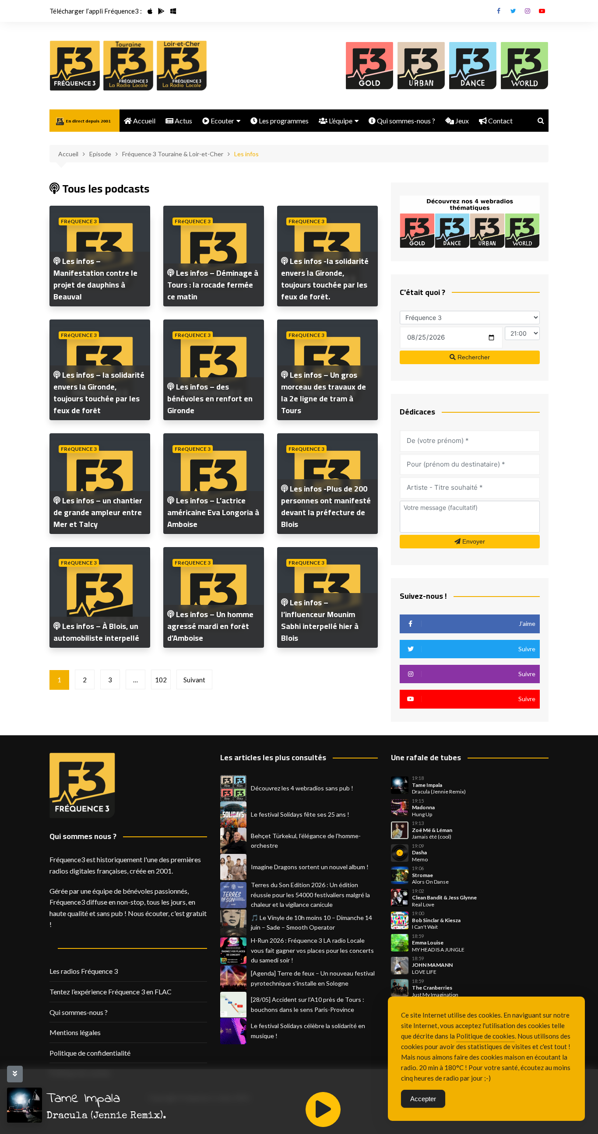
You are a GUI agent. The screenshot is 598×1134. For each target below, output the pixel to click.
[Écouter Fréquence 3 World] (524, 66)
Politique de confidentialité (89, 1053)
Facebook (498, 11)
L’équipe (339, 120)
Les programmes (283, 120)
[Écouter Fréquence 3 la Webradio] (74, 65)
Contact (500, 120)
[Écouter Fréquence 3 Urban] (421, 66)
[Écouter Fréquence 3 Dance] (473, 66)
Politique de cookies (485, 1036)
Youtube (542, 11)
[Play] (323, 1109)
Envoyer (473, 541)
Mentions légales (75, 1032)
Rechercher (473, 357)
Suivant (194, 680)
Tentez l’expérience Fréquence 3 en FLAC (110, 991)
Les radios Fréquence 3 (83, 971)
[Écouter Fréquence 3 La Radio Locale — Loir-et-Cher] (181, 65)
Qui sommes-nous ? (405, 120)
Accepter (423, 1098)
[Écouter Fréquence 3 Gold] (369, 66)
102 (161, 680)
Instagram (527, 11)
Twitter (513, 11)
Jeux (461, 120)
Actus (182, 120)
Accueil (143, 120)
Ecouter (221, 120)
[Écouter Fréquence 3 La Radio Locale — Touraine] (128, 65)
